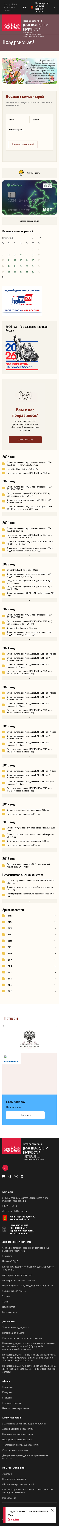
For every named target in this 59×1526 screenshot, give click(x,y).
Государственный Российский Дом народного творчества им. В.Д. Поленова (22, 1229)
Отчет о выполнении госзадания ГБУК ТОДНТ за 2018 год (31, 771)
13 (21, 260)
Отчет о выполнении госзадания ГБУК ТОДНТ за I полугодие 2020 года (28, 704)
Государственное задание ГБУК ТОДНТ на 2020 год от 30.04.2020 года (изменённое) (30, 711)
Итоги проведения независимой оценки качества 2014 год (30, 894)
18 (9, 265)
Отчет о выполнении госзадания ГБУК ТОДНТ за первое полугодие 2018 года (30, 782)
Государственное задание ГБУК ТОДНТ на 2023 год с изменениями (29, 581)
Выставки (7, 1397)
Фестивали (7, 1387)
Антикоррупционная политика (17, 1275)
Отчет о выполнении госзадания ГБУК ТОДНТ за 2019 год (31, 732)
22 (33, 265)
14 (27, 260)
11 (9, 260)
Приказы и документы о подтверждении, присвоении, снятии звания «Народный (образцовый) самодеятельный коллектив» (29, 1346)
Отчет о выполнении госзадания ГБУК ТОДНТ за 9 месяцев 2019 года (28, 737)
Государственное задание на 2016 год (23, 845)
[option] (29, 1039)
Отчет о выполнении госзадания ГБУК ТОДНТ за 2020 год (31, 693)
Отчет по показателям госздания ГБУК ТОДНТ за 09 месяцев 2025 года (29, 501)
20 (21, 265)
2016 (9, 978)
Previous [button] (5, 1025)
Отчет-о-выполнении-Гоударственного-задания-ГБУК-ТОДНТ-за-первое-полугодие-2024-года (30, 549)
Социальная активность (14, 1290)
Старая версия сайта (29, 220)
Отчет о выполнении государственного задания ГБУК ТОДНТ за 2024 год (29, 529)
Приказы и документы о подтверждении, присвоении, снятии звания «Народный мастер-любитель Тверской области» (29, 1368)
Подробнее (13, 1519)
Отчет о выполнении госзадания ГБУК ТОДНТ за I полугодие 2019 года (28, 743)
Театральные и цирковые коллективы (20, 1444)
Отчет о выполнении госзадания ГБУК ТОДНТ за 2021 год (31, 653)
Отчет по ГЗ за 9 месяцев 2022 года (22, 628)
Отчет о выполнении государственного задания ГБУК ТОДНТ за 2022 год (29, 615)
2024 (9, 928)
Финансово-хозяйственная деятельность (22, 1338)
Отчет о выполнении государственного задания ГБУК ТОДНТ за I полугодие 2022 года (29, 633)
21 (27, 265)
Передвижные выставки (14, 1479)
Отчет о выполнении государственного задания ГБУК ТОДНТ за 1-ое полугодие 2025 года (29, 507)
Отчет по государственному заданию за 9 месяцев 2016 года (31, 828)
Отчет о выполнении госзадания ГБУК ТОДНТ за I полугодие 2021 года (28, 665)
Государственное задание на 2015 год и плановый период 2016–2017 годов (28, 865)
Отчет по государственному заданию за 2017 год (28, 810)
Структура (7, 1255)
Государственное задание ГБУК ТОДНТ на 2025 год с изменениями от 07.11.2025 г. (29, 494)
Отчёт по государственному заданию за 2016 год (28, 841)
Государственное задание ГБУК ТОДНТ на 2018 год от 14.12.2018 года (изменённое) (30, 789)
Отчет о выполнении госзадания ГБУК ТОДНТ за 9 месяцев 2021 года (28, 659)
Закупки (6, 1296)
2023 (9, 934)
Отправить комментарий (22, 144)
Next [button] (54, 1025)
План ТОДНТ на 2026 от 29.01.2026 (22, 469)
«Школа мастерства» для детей (18, 1484)
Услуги (5, 1301)
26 (15, 271)
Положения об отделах (13, 1332)
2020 (9, 953)
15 (33, 260)
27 (21, 271)
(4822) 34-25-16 (9, 1205)
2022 (9, 941)
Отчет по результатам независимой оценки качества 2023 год (30, 888)
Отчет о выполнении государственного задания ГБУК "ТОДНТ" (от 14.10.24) (30, 542)
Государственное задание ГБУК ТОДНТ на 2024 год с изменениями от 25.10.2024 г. (29, 536)
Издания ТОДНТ (10, 1261)
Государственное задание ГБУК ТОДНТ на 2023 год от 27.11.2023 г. (30, 587)
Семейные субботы (11, 1402)
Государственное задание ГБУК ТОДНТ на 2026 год (28, 473)
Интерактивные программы (15, 1408)
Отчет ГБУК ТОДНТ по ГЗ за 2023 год (22, 570)
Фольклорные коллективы (15, 1450)
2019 (9, 960)
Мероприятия (9, 1497)
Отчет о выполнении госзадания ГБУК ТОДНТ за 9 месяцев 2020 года (28, 698)
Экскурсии (7, 1473)
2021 (9, 947)
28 (27, 271)
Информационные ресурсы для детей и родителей (27, 1285)
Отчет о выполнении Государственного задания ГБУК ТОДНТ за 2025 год (29, 488)
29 (33, 271)
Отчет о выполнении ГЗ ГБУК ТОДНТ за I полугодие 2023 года (31, 594)
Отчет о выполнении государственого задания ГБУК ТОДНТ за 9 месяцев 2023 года (29, 575)
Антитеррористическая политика (18, 1280)
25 (9, 271)
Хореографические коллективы (18, 1428)
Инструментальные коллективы (17, 1439)
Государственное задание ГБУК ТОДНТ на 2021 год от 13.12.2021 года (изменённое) (30, 672)
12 (15, 260)
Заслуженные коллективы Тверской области (24, 1423)
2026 (9, 915)
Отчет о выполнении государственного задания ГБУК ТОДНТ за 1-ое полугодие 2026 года (29, 463)
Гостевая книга (9, 1312)
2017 (9, 972)
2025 (9, 922)
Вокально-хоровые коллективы (17, 1434)
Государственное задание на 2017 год (23, 814)
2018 (9, 966)
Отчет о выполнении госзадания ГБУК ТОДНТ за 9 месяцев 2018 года (28, 776)
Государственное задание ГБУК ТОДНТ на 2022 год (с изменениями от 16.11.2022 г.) (29, 622)
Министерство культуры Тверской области (22, 1218)
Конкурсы (7, 1392)
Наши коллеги (9, 1306)
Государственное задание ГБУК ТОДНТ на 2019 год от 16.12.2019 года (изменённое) (30, 750)
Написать (25, 1115)
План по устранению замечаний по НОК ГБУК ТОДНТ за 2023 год (31, 881)
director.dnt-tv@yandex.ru (14, 1211)
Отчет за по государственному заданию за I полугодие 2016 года (30, 835)
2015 (9, 985)
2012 (9, 991)
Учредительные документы (15, 1327)
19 (15, 265)
